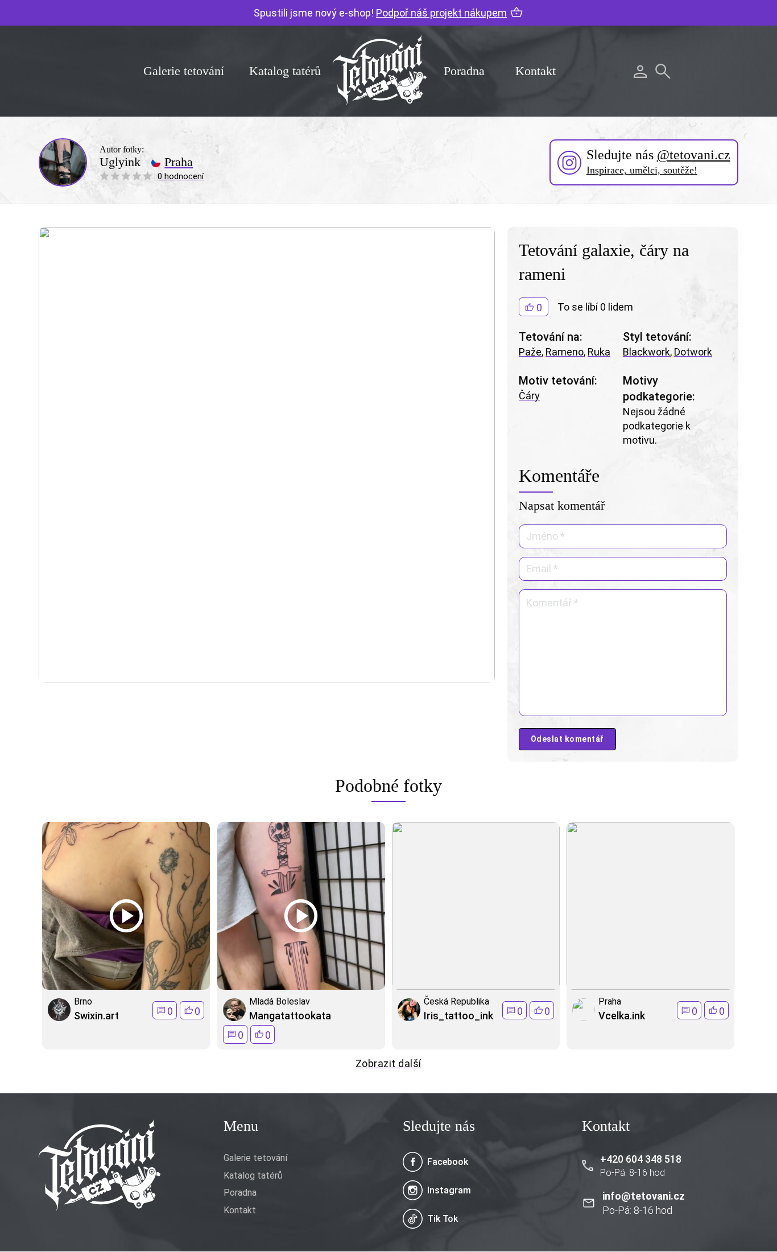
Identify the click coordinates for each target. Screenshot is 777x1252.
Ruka (599, 352)
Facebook (447, 1161)
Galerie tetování (183, 71)
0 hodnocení (181, 176)
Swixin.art (96, 1016)
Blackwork (646, 352)
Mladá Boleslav (279, 1001)
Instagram (449, 1190)
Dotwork (693, 352)
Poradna (464, 71)
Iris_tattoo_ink (458, 1016)
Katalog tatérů (285, 71)
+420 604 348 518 (640, 1159)
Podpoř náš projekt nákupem (441, 13)
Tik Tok (442, 1218)
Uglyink (120, 162)
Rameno (564, 352)
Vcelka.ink (621, 1016)
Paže (530, 352)
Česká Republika (456, 1001)
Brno (83, 1001)
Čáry (529, 396)
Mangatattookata (290, 1016)
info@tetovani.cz (643, 1196)
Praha (178, 162)
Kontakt (535, 71)
